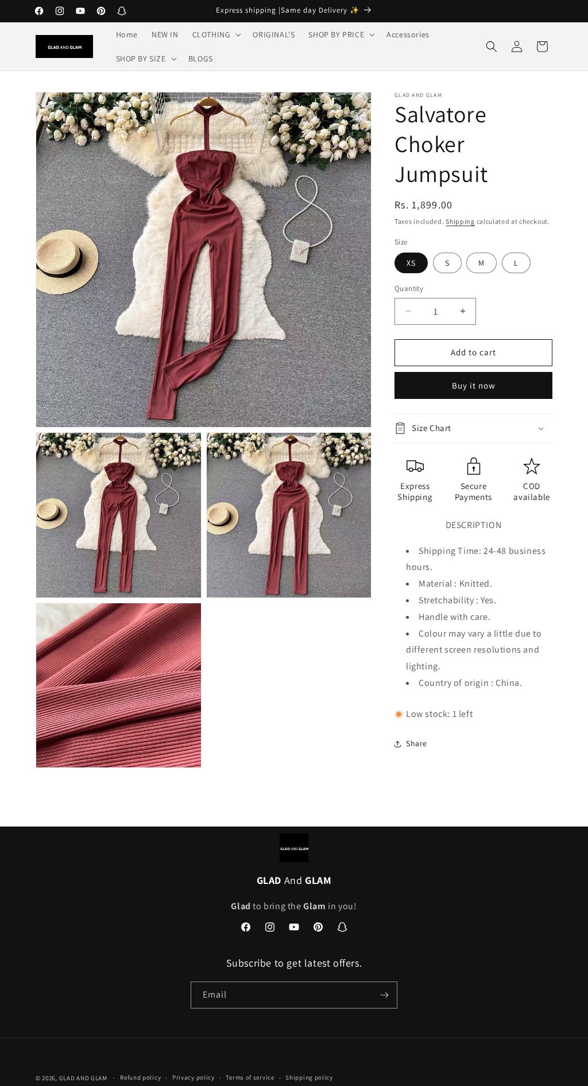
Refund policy (140, 1077)
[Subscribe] (384, 995)
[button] (215, 34)
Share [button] (416, 743)
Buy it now (474, 385)
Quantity (408, 288)
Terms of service (250, 1077)
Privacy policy (193, 1077)
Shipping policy (309, 1077)
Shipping (460, 221)
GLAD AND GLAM (83, 1078)
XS (411, 263)
